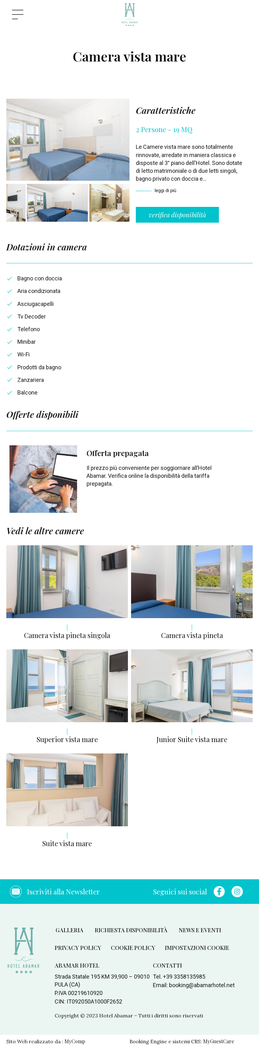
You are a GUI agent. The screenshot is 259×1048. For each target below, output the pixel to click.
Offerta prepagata (118, 453)
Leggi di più (166, 190)
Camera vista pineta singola (67, 635)
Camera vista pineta (192, 635)
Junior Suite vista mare (191, 739)
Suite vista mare (67, 843)
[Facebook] (219, 891)
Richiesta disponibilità (131, 930)
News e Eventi (200, 930)
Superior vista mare (67, 739)
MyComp (74, 1041)
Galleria (69, 930)
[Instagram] (237, 891)
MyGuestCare (218, 1041)
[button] (13, 141)
